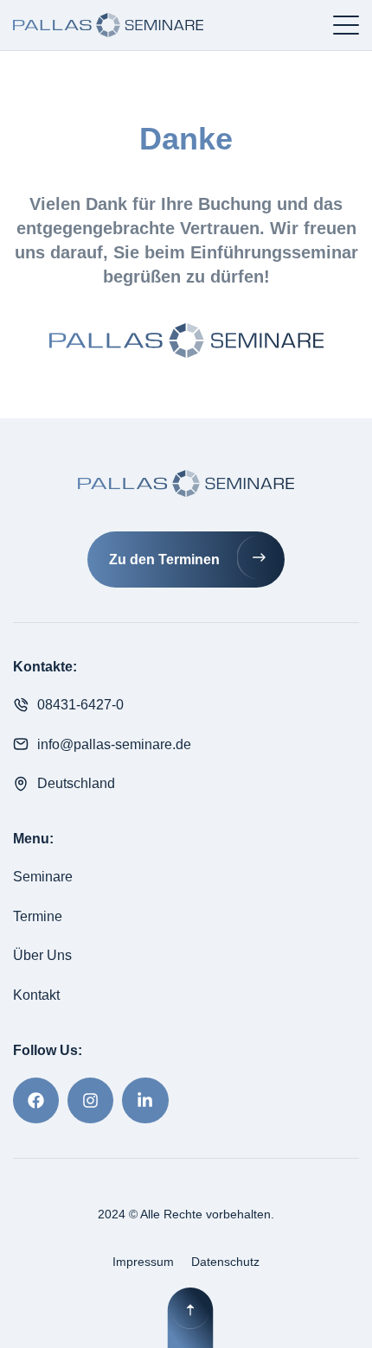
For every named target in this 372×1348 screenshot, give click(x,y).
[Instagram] (90, 1100)
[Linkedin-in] (145, 1100)
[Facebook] (36, 1100)
